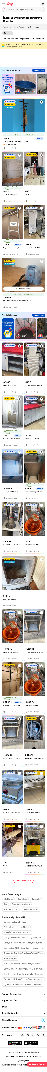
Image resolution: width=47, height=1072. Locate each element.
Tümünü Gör (39, 70)
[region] (24, 84)
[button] (3, 4)
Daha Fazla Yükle (23, 881)
